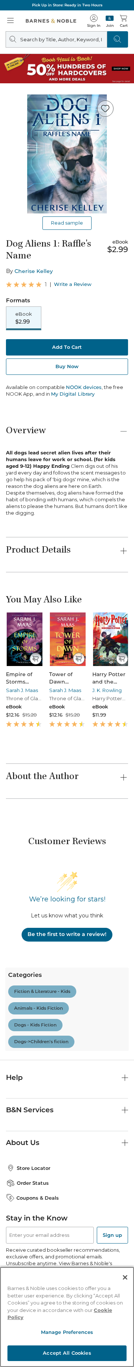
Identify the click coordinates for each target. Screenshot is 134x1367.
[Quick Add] (35, 658)
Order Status (33, 1183)
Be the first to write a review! (67, 934)
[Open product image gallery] (67, 153)
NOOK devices (84, 387)
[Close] (125, 1277)
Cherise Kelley (34, 271)
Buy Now (67, 366)
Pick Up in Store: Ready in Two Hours (67, 5)
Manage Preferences (67, 1332)
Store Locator (33, 1168)
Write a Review (73, 284)
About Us (22, 1142)
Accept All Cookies (67, 1353)
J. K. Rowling (107, 690)
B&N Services (30, 1110)
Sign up (112, 1235)
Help (14, 1077)
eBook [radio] (23, 318)
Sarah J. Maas (22, 690)
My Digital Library (73, 394)
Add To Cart (67, 347)
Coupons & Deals (37, 1198)
